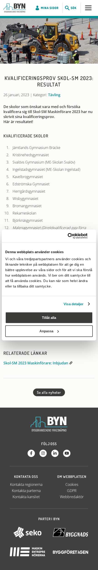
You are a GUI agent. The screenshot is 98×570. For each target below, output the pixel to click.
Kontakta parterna (26, 490)
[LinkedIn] (55, 453)
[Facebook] (31, 453)
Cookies (71, 484)
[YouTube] (66, 453)
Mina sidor (49, 8)
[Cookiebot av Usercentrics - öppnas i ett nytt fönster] (73, 236)
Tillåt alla (49, 318)
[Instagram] (43, 453)
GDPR (72, 490)
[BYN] (14, 8)
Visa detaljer (73, 304)
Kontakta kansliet (26, 496)
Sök (74, 8)
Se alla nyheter (49, 392)
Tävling (54, 94)
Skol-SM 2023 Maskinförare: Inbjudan (36, 363)
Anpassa (46, 331)
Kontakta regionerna (26, 484)
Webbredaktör (72, 496)
